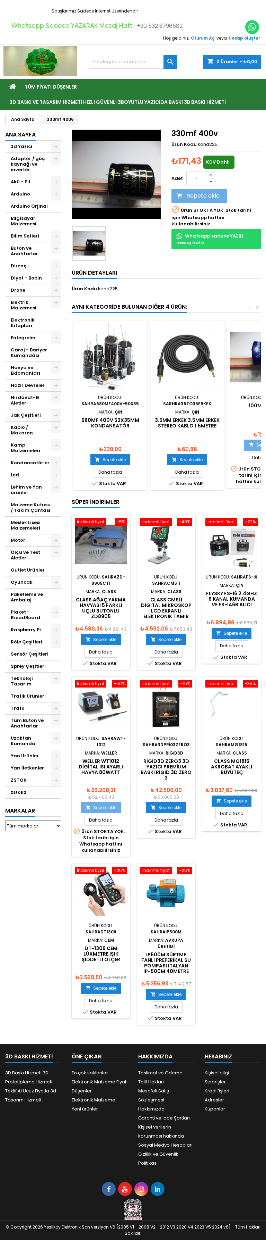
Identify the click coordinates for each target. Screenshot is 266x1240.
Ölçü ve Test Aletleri (25, 555)
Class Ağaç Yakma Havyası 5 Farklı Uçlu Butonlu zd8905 (101, 608)
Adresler (214, 1100)
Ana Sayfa (20, 135)
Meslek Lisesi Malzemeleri (26, 525)
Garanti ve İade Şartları (164, 1118)
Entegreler (23, 337)
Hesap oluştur (244, 38)
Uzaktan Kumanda (23, 741)
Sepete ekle (198, 196)
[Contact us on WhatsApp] (252, 27)
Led (15, 475)
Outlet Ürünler (28, 570)
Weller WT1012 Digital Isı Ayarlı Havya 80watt (101, 767)
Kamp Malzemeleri (25, 448)
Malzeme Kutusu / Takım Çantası (31, 507)
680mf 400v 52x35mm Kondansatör (110, 423)
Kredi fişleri (217, 1091)
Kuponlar (215, 1109)
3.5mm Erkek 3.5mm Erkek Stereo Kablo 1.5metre (187, 423)
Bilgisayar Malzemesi (23, 221)
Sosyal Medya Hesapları (165, 1145)
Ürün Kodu (184, 144)
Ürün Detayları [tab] (94, 273)
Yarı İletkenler (27, 768)
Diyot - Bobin (26, 278)
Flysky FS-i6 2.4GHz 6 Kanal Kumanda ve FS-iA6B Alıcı (231, 599)
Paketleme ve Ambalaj (27, 597)
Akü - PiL (21, 181)
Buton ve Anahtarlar (24, 251)
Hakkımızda (151, 1109)
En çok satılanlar (90, 1073)
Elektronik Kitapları (23, 323)
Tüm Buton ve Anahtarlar (27, 723)
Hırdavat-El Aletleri (25, 400)
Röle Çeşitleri (26, 642)
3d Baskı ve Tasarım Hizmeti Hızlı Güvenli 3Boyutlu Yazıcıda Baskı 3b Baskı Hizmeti (117, 102)
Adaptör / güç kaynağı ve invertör (28, 164)
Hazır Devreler (28, 385)
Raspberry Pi (26, 629)
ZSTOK (19, 780)
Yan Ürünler (25, 755)
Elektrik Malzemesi (23, 305)
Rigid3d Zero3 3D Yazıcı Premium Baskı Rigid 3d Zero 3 (166, 769)
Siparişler (215, 1082)
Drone (18, 290)
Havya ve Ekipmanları (25, 370)
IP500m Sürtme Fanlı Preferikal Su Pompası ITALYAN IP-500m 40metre (166, 963)
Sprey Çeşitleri (28, 666)
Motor (18, 540)
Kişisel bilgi (217, 1073)
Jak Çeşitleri (26, 415)
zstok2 (18, 792)
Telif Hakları (151, 1082)
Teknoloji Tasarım (22, 681)
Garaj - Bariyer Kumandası (29, 353)
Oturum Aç (203, 38)
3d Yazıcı (21, 146)
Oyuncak (22, 582)
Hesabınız (218, 1056)
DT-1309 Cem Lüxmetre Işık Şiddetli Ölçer (101, 954)
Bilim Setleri (25, 236)
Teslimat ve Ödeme (160, 1073)
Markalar (20, 811)
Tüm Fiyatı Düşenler (51, 86)
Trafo (18, 708)
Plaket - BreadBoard (25, 615)
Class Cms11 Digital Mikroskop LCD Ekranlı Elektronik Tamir (166, 608)
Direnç (19, 266)
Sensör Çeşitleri (29, 654)
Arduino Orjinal (29, 206)
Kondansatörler (30, 462)
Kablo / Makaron (22, 430)
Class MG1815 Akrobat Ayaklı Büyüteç (231, 767)
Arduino (20, 194)
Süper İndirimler (95, 502)
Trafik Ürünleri (28, 696)
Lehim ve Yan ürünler (26, 490)
